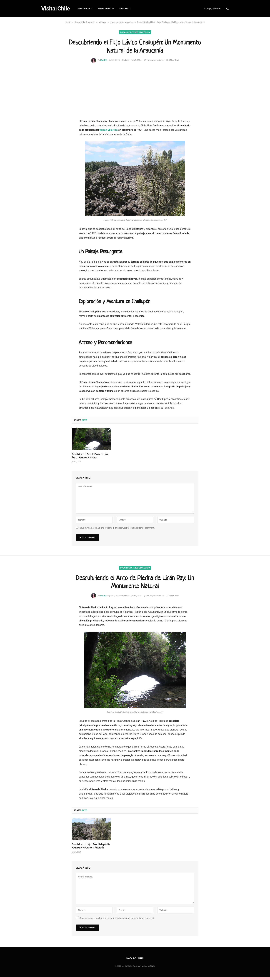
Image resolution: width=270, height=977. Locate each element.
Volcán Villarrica (108, 129)
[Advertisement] (135, 93)
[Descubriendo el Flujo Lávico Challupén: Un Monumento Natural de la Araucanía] (91, 829)
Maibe (103, 60)
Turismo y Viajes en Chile (144, 966)
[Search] (227, 8)
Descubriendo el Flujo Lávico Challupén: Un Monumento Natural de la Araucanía (91, 845)
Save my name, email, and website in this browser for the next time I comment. (117, 528)
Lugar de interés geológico (135, 32)
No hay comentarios (155, 60)
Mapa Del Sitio (135, 958)
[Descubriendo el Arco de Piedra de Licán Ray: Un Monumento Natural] (91, 439)
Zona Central (104, 8)
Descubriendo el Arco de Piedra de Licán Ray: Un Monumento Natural (90, 455)
